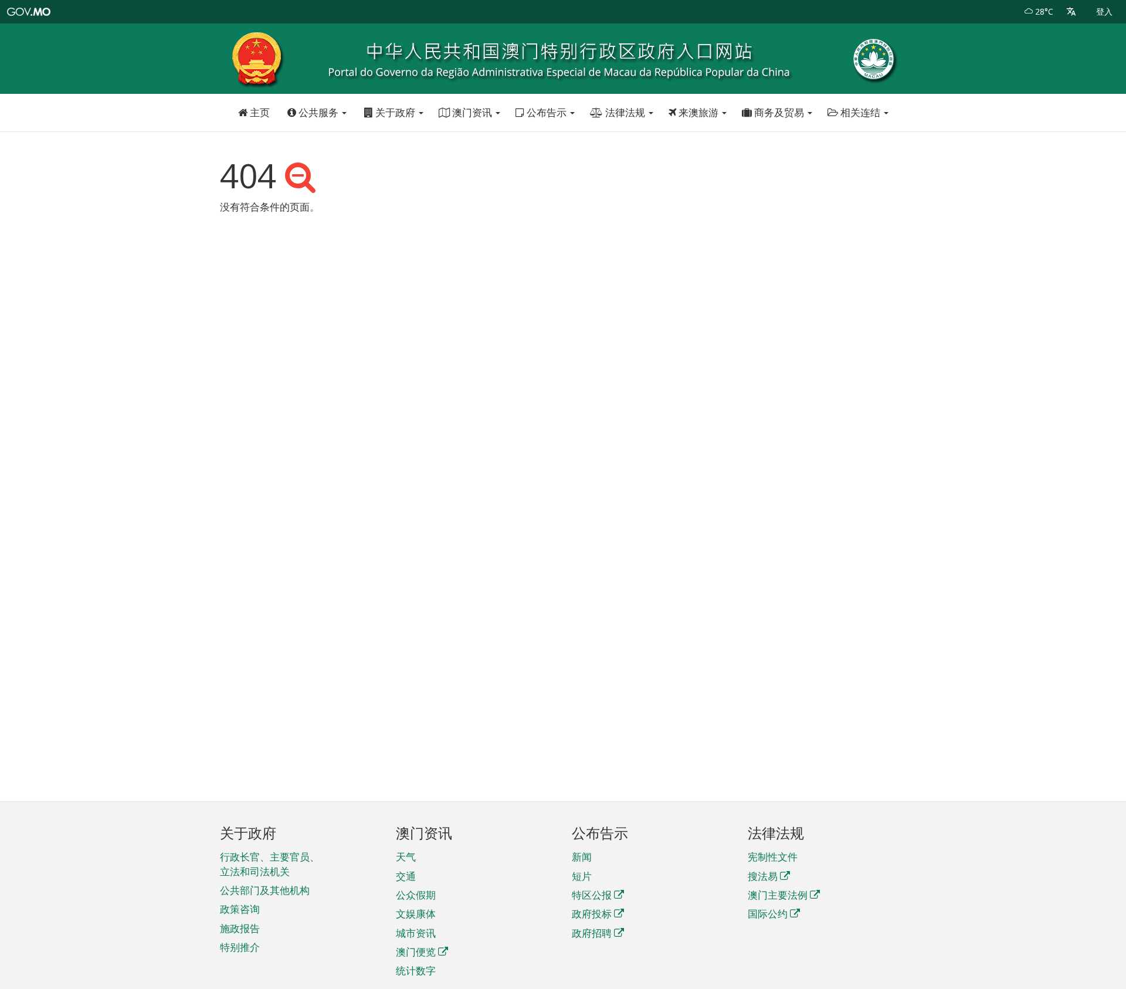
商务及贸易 (779, 112)
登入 (1104, 11)
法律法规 (625, 112)
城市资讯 (416, 933)
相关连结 (860, 112)
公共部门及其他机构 (265, 890)
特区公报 (592, 895)
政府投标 (592, 913)
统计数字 (416, 970)
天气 (406, 856)
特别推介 (240, 947)
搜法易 (763, 876)
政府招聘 (592, 933)
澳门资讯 (472, 112)
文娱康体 (416, 913)
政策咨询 (240, 909)
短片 (582, 876)
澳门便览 (416, 951)
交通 (406, 876)
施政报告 (240, 928)
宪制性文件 (773, 856)
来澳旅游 (698, 112)
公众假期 (416, 895)
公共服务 (318, 112)
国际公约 (768, 913)
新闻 (582, 856)
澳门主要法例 (778, 895)
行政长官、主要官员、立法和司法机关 (270, 864)
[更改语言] (1071, 11)
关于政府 (395, 112)
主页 (258, 112)
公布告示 (546, 112)
